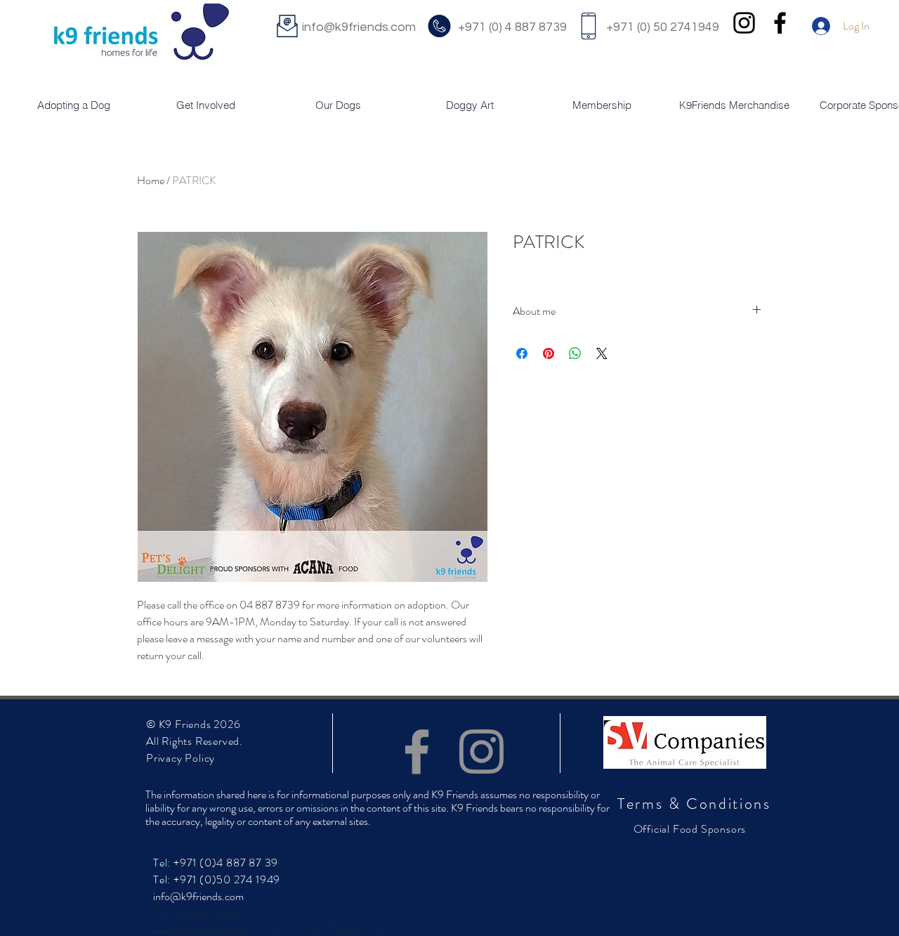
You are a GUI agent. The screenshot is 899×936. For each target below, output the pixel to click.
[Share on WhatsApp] (575, 353)
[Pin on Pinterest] (548, 353)
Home (150, 180)
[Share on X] (601, 353)
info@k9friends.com (378, 27)
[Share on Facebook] (521, 353)
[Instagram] (481, 751)
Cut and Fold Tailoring (199, 928)
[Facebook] (417, 751)
